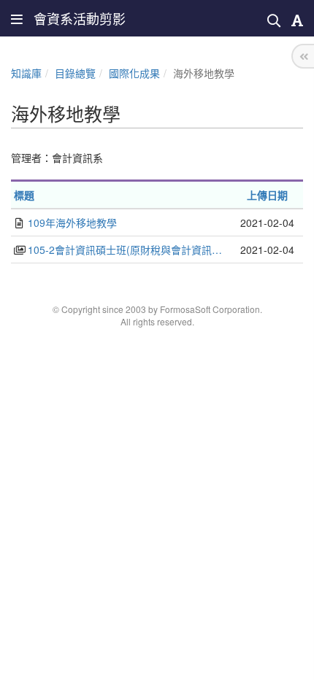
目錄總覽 (75, 73)
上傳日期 (267, 195)
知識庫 (26, 73)
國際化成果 (134, 73)
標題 (24, 195)
